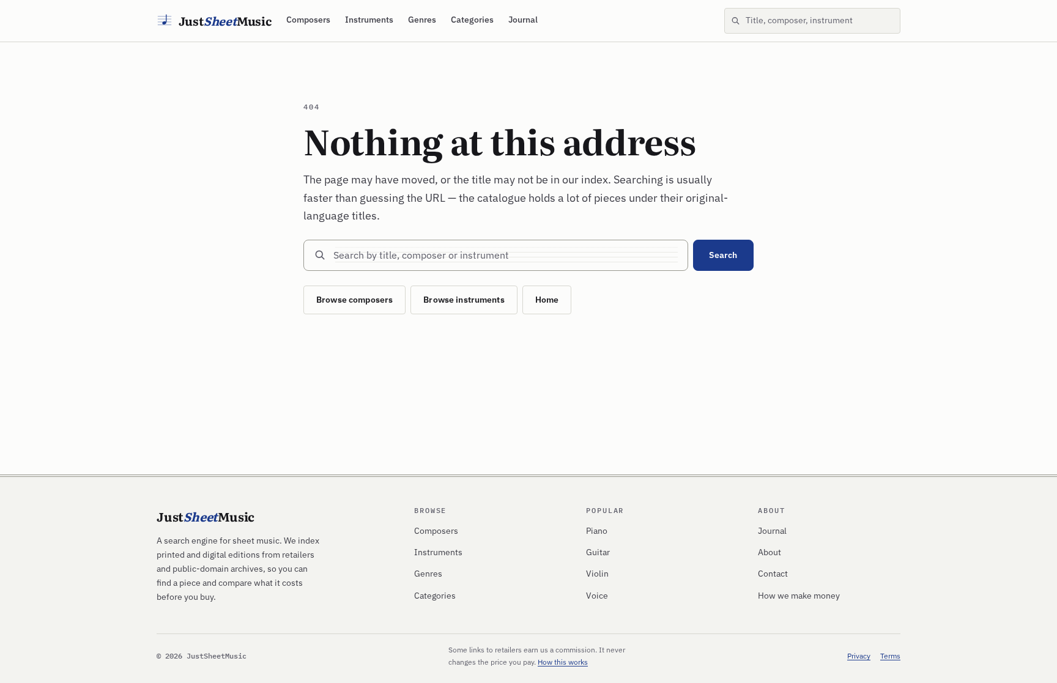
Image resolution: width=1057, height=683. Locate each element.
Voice (597, 595)
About (769, 552)
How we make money (799, 595)
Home (547, 299)
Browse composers (354, 299)
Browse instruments (464, 299)
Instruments (369, 19)
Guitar (598, 552)
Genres (422, 19)
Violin (597, 573)
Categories (472, 19)
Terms (890, 655)
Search (723, 254)
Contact (773, 573)
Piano (596, 530)
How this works (563, 661)
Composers (308, 19)
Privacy (858, 655)
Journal (523, 19)
